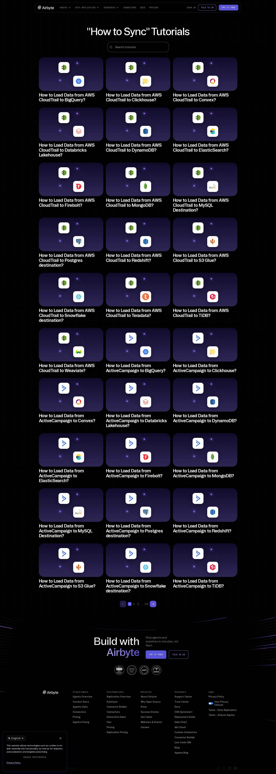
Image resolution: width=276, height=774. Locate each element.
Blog (176, 747)
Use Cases (146, 717)
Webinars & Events (151, 722)
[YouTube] (235, 768)
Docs (142, 7)
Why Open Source (150, 702)
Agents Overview (82, 696)
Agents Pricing (81, 722)
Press (144, 707)
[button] (65, 7)
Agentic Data (80, 707)
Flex (109, 722)
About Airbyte (149, 696)
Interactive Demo (116, 717)
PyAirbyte (112, 702)
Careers (145, 727)
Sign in (191, 7)
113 (146, 603)
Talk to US (178, 654)
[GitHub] (218, 768)
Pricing (153, 7)
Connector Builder (117, 707)
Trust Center (181, 702)
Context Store (81, 702)
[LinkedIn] (230, 768)
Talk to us (207, 7)
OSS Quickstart (183, 712)
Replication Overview (119, 696)
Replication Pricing (117, 732)
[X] (224, 768)
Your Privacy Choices (221, 703)
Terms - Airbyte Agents (221, 715)
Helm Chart (180, 722)
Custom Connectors (185, 732)
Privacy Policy (216, 696)
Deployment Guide (184, 717)
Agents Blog (181, 752)
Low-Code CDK (182, 742)
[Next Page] (153, 604)
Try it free (228, 7)
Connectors (129, 7)
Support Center (183, 696)
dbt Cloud (179, 727)
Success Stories (150, 712)
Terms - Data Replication (222, 710)
